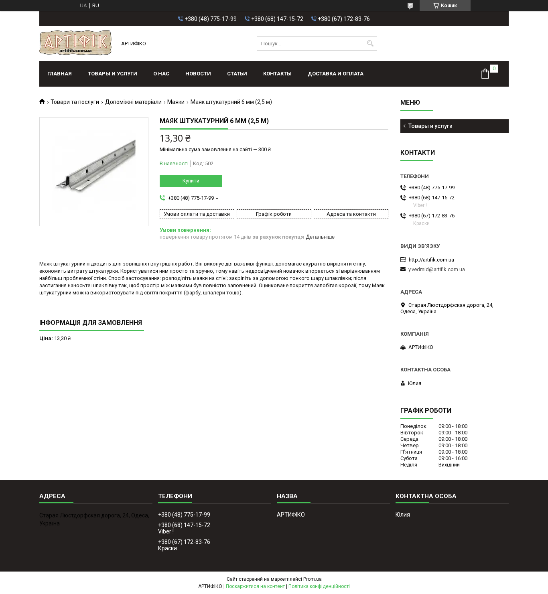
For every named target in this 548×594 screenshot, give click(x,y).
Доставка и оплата (335, 74)
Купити (191, 181)
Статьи (237, 74)
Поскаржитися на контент (255, 586)
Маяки (176, 102)
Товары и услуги (112, 74)
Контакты (277, 74)
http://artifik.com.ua (431, 260)
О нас (161, 74)
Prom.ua (312, 579)
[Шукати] (370, 43)
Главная (59, 74)
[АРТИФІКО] (75, 43)
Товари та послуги (75, 102)
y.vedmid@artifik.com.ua (436, 269)
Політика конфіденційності (319, 586)
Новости (198, 74)
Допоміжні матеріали (133, 102)
